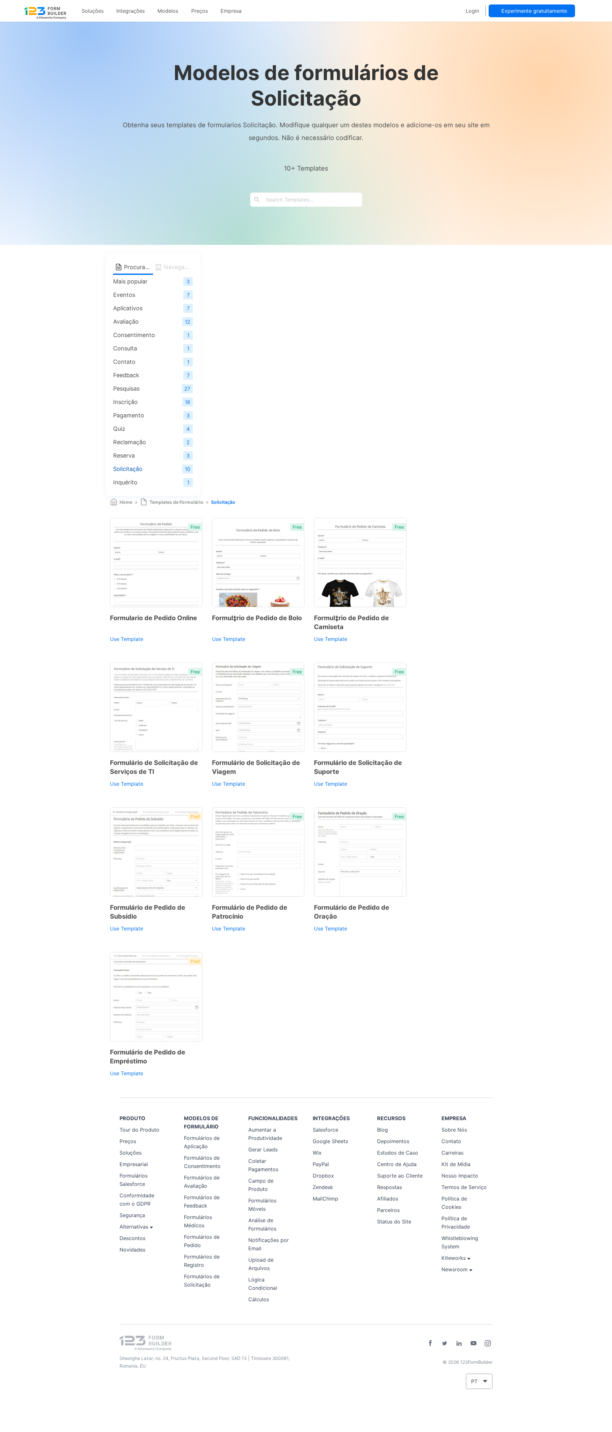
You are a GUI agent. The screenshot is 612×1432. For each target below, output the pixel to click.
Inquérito (125, 482)
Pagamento (128, 415)
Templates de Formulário (176, 502)
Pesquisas (126, 388)
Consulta (125, 348)
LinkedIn (459, 1343)
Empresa (231, 11)
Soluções (93, 11)
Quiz (119, 428)
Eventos (124, 294)
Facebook (430, 1343)
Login (472, 11)
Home (126, 502)
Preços (199, 11)
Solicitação (127, 469)
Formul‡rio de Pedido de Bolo (257, 618)
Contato (124, 361)
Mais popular (130, 281)
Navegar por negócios (177, 267)
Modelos (167, 11)
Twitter (444, 1343)
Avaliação (126, 321)
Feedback (126, 375)
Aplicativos (127, 308)
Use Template (126, 639)
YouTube (473, 1343)
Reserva (124, 455)
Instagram (487, 1343)
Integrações (130, 11)
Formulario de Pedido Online (153, 618)
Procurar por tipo (137, 267)
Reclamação (129, 442)
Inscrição (125, 402)
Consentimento (134, 335)
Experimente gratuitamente (534, 11)
